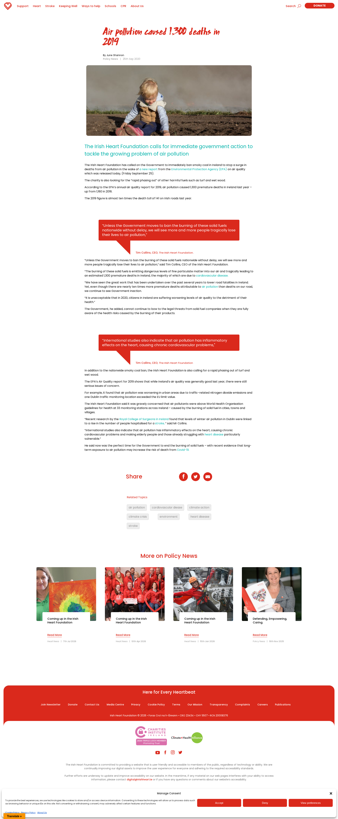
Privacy (135, 704)
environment (169, 517)
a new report (148, 169)
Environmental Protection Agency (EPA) (199, 169)
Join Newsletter (51, 704)
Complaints (242, 704)
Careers (262, 704)
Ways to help (91, 6)
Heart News (53, 641)
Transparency (219, 704)
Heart (37, 6)
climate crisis (138, 517)
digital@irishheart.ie (139, 779)
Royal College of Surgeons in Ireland (144, 419)
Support (23, 6)
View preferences (311, 802)
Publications (283, 704)
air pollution (210, 287)
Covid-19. (183, 450)
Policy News (110, 59)
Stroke (50, 6)
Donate (320, 6)
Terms (176, 704)
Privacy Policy (28, 812)
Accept (219, 802)
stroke (133, 526)
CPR (123, 6)
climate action (199, 507)
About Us (42, 812)
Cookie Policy (12, 812)
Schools (110, 6)
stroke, (160, 423)
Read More (54, 635)
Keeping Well (68, 6)
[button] (331, 793)
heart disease (214, 434)
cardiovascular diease (167, 507)
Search (291, 6)
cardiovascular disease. (212, 276)
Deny (265, 802)
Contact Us (92, 704)
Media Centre (115, 704)
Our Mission (194, 704)
